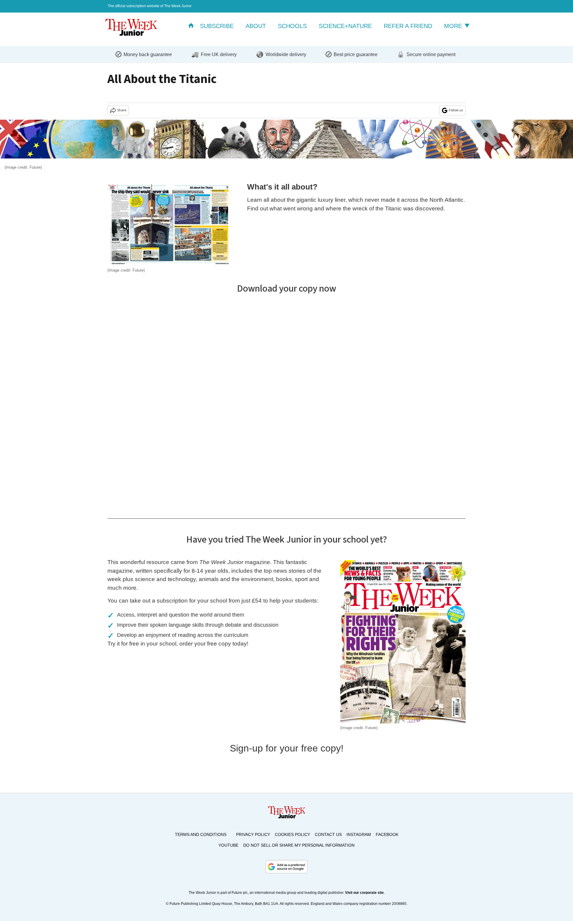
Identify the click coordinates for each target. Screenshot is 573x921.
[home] (191, 25)
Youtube (228, 845)
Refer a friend (408, 26)
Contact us (328, 834)
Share (121, 110)
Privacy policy (253, 834)
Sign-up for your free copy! (287, 748)
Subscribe (217, 26)
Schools (292, 26)
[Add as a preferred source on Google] (286, 866)
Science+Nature (345, 26)
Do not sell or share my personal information (299, 845)
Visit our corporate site (364, 893)
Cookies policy (292, 834)
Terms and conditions (201, 834)
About (256, 26)
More (454, 26)
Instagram (358, 834)
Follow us (456, 110)
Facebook (387, 834)
